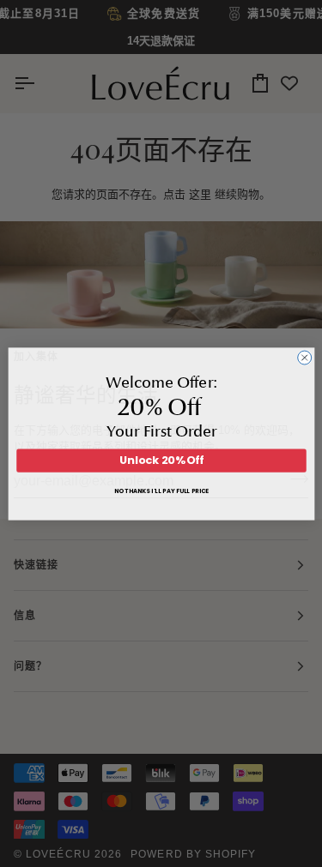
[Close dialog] (304, 357)
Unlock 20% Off (161, 459)
